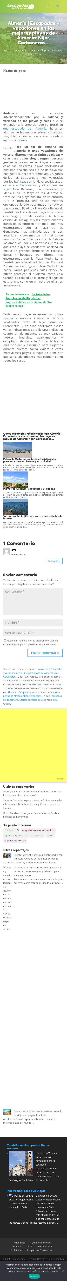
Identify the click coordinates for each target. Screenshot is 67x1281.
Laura (6, 800)
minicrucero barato (35, 835)
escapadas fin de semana (26, 50)
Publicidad (8, 148)
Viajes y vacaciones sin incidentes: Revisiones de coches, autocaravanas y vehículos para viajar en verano (37, 871)
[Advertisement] (33, 397)
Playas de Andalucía (51, 50)
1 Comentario (33, 53)
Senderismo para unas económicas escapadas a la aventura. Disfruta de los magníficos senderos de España (32, 804)
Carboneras (28, 185)
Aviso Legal (20, 1242)
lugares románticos (13, 835)
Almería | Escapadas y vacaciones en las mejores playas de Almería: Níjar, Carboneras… (32, 673)
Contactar (17, 1246)
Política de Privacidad (40, 1246)
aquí (55, 699)
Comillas (9, 830)
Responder (53, 561)
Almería (7, 50)
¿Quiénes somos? (40, 1242)
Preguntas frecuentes (39, 1250)
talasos (50, 835)
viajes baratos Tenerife (15, 840)
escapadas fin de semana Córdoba (38, 830)
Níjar (6, 189)
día (17, 830)
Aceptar (34, 1276)
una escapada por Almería (24, 128)
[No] (63, 1270)
